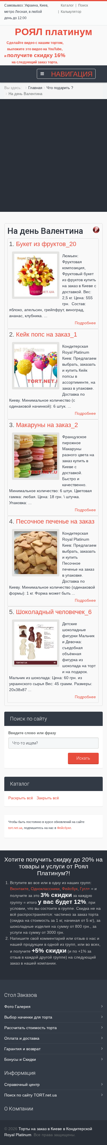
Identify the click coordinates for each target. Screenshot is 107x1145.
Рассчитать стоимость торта (30, 1027)
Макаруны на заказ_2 (47, 424)
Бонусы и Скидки (20, 1059)
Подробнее (85, 323)
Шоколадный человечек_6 (54, 611)
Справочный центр (22, 1084)
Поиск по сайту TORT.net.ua (30, 1095)
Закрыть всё (48, 798)
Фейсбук (70, 888)
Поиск (83, 5)
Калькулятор (71, 12)
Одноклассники (45, 888)
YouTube (55, 49)
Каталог (67, 5)
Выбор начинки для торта (28, 1017)
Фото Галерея (17, 1006)
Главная (35, 88)
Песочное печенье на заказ (55, 521)
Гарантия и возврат (22, 1049)
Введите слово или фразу (32, 733)
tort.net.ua (15, 828)
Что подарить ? (60, 88)
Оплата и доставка (21, 1038)
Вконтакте (19, 888)
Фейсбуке (64, 828)
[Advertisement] (53, 155)
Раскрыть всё (21, 798)
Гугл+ (85, 888)
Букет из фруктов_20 (46, 243)
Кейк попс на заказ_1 (46, 334)
